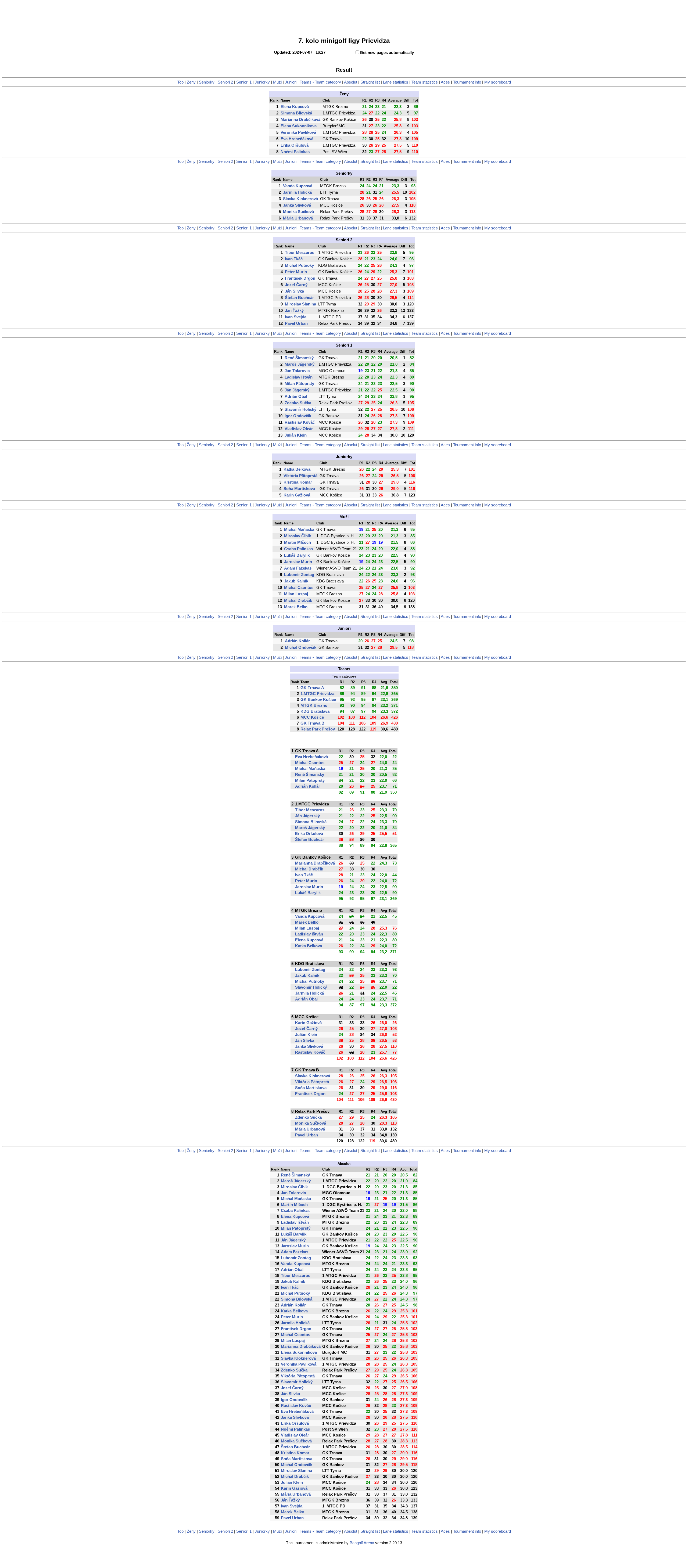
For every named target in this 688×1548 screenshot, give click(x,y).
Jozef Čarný (296, 285)
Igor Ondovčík (298, 416)
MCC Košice (312, 717)
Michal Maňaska (299, 529)
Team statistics (424, 82)
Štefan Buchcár (299, 298)
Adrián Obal (296, 396)
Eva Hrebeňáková (297, 139)
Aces (445, 82)
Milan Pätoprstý (299, 383)
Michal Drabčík (298, 600)
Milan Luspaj (296, 594)
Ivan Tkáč (294, 259)
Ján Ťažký (294, 310)
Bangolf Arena (362, 1543)
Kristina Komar (298, 482)
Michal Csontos (298, 587)
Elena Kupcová (295, 107)
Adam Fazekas (297, 568)
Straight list (370, 82)
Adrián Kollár (297, 641)
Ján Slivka (294, 291)
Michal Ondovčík (300, 647)
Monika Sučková (298, 212)
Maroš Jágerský (299, 364)
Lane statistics (395, 82)
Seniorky (206, 82)
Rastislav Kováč (300, 422)
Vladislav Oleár (299, 429)
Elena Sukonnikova (299, 126)
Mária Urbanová (298, 218)
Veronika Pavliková (298, 132)
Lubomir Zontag (299, 575)
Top (180, 82)
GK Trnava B (312, 723)
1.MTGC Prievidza (317, 694)
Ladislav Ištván (299, 377)
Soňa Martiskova (299, 489)
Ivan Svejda (295, 317)
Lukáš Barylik (297, 555)
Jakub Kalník (296, 581)
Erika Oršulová (295, 145)
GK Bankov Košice (318, 699)
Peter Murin (296, 272)
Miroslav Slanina (300, 304)
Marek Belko (295, 607)
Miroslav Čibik (297, 536)
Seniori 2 (225, 82)
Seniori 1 (244, 82)
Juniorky (262, 82)
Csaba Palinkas (298, 549)
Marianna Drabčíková (300, 119)
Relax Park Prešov (317, 729)
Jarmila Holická (297, 192)
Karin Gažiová (297, 495)
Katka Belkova (297, 469)
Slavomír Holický (300, 409)
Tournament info (467, 82)
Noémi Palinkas (295, 152)
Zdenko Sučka (298, 403)
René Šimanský (299, 358)
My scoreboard (497, 82)
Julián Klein (296, 435)
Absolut (350, 82)
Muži (277, 82)
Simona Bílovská (296, 113)
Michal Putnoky (299, 265)
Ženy (191, 82)
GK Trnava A (312, 688)
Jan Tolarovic (297, 371)
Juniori (290, 82)
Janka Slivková (297, 205)
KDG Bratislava (314, 711)
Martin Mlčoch (297, 542)
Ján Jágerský (297, 390)
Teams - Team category (320, 82)
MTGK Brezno (313, 705)
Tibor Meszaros (299, 252)
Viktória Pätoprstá (300, 476)
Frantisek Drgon (300, 278)
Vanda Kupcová (297, 186)
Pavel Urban (296, 323)
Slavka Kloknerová (300, 199)
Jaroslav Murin (298, 562)
